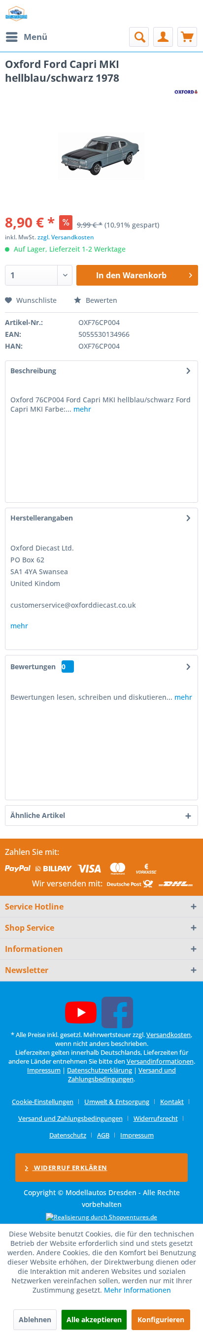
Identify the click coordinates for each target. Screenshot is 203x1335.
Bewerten (100, 300)
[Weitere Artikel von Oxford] (186, 93)
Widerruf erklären (70, 1167)
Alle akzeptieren (94, 1319)
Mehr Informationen (137, 1290)
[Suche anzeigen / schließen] (139, 37)
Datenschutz (67, 1135)
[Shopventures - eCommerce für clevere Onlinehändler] (101, 1217)
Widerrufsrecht (156, 1118)
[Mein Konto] (163, 37)
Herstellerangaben (41, 517)
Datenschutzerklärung (99, 1070)
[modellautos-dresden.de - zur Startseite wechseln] (16, 13)
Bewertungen (33, 666)
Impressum (44, 1070)
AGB (103, 1135)
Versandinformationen (160, 1061)
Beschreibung (33, 370)
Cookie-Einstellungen (42, 1101)
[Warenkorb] (187, 37)
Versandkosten (168, 1034)
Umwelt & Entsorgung (116, 1101)
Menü (35, 36)
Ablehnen (35, 1319)
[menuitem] (26, 37)
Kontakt (172, 1101)
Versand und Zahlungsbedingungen (122, 1074)
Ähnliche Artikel (37, 815)
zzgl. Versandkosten (65, 237)
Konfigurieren (160, 1319)
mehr (81, 409)
